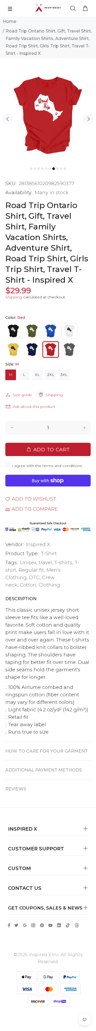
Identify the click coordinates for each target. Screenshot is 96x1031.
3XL (64, 374)
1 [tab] (31, 168)
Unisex (28, 563)
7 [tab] (53, 168)
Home (9, 21)
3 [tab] (38, 168)
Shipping (13, 297)
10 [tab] (64, 168)
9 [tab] (61, 168)
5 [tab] (46, 168)
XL (37, 374)
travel (45, 563)
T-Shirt (49, 554)
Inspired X (38, 544)
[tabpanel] (48, 115)
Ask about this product (34, 406)
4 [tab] (42, 168)
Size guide (22, 394)
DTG (34, 578)
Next (88, 119)
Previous (8, 119)
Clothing (49, 585)
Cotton (28, 585)
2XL (50, 374)
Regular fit (31, 570)
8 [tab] (57, 168)
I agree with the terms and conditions (47, 465)
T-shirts (63, 563)
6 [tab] (50, 168)
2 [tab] (35, 168)
